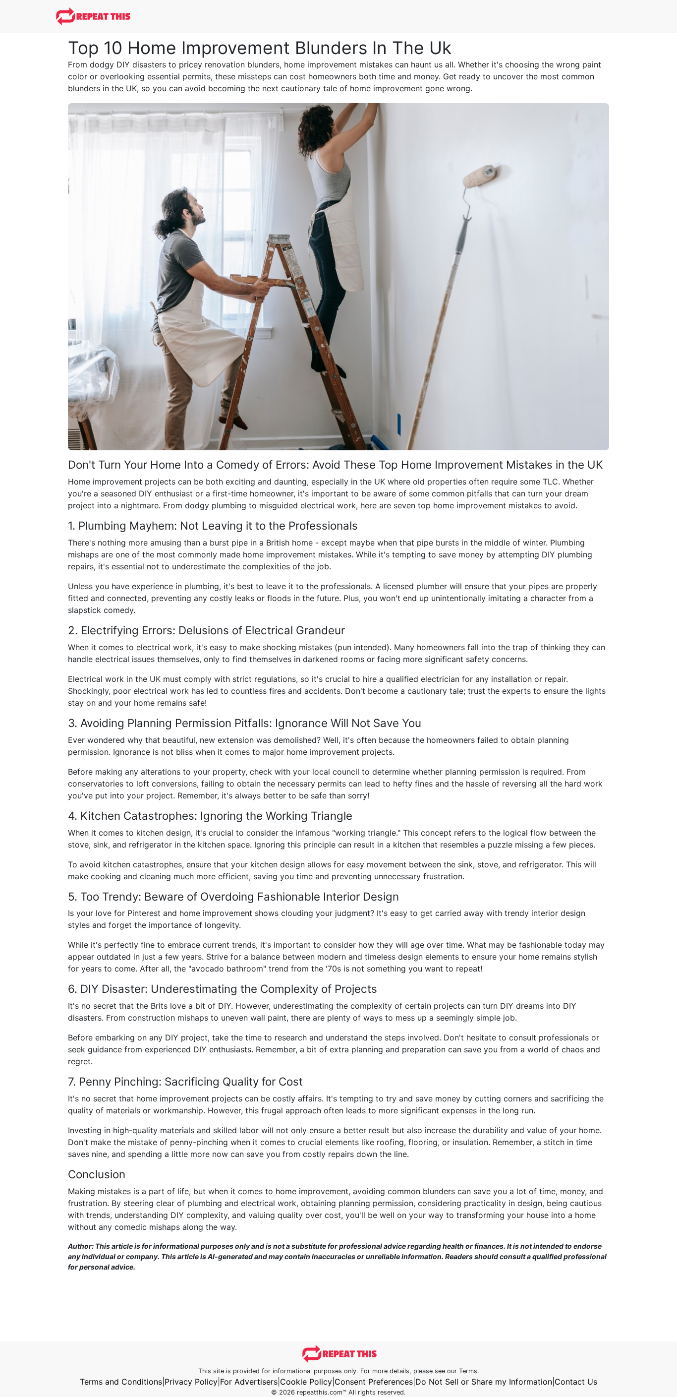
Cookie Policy (306, 1382)
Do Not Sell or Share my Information (483, 1382)
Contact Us (576, 1382)
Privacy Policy (191, 1382)
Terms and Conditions (121, 1382)
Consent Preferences (374, 1382)
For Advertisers (249, 1382)
